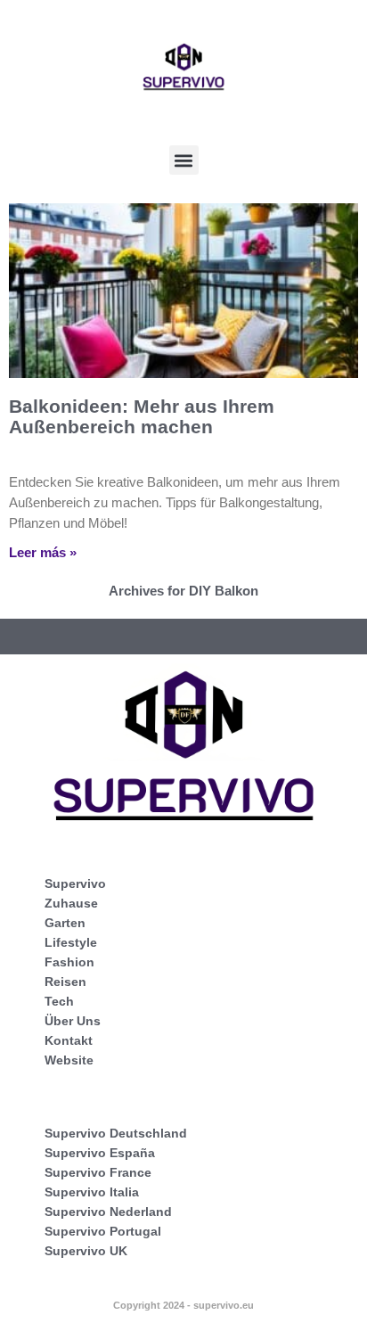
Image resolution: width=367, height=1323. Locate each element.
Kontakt (69, 1040)
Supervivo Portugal (103, 1231)
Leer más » (43, 552)
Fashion (69, 962)
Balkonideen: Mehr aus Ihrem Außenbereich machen (141, 416)
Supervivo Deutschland (116, 1133)
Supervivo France (98, 1172)
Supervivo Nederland (108, 1211)
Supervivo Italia (92, 1192)
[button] (184, 160)
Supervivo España (100, 1153)
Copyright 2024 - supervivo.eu (183, 1305)
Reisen (65, 981)
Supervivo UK (86, 1251)
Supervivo (75, 883)
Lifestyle (71, 942)
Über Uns (73, 1021)
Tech (59, 1001)
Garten (65, 923)
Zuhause (71, 903)
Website (69, 1060)
